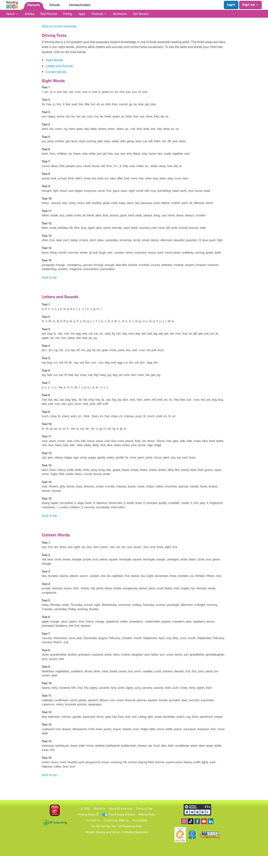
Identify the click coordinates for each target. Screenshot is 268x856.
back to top (49, 277)
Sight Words (54, 60)
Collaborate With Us (116, 820)
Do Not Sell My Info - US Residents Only (117, 826)
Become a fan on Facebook (197, 821)
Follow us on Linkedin (210, 821)
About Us (99, 808)
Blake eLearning (54, 810)
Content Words (56, 71)
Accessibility (139, 820)
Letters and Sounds (59, 66)
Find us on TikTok (190, 821)
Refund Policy (147, 814)
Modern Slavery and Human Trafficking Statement (117, 832)
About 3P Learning (120, 808)
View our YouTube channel (204, 821)
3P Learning (55, 822)
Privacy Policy (87, 814)
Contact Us (93, 820)
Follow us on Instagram (184, 821)
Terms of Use (144, 808)
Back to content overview (59, 26)
